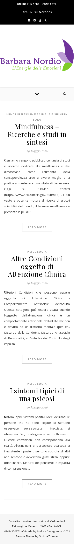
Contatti (49, 4)
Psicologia (37, 251)
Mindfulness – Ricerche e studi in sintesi (37, 134)
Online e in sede (28, 4)
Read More (37, 227)
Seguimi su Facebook (37, 12)
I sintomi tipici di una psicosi (37, 394)
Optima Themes (49, 536)
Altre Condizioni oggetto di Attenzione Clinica (37, 266)
